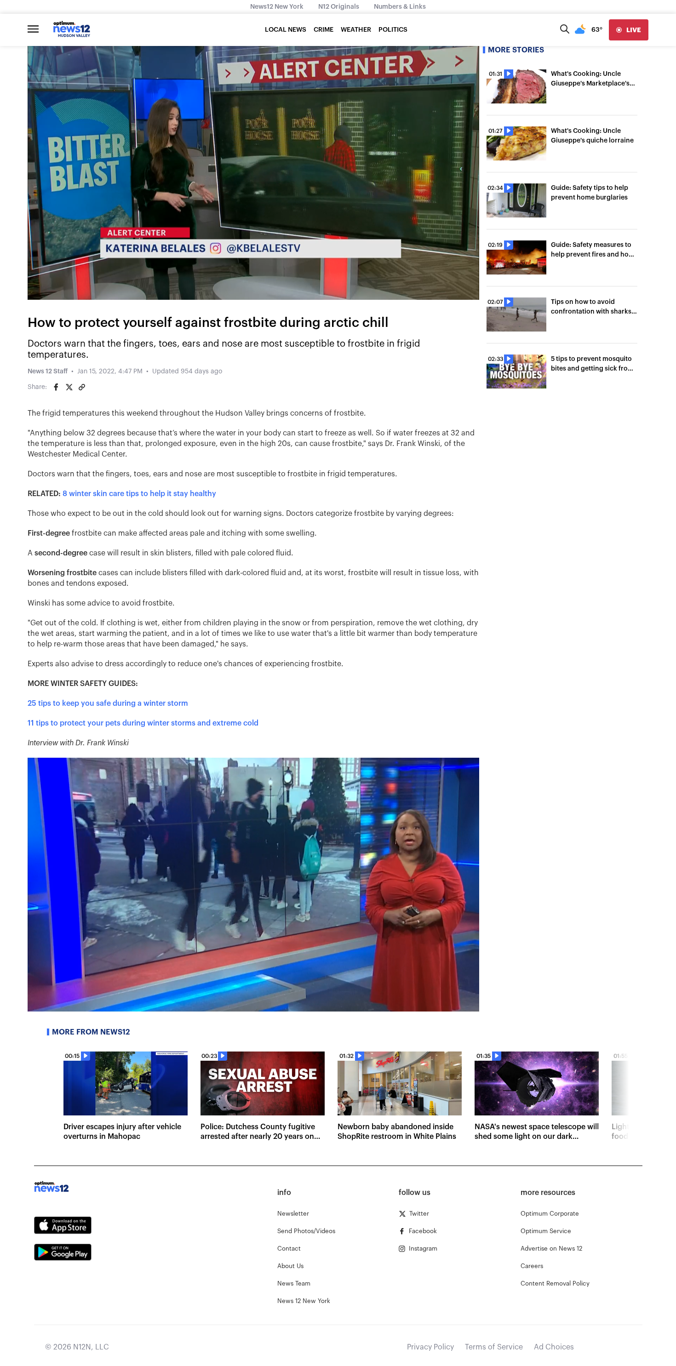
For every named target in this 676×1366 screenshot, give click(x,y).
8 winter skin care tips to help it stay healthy (139, 493)
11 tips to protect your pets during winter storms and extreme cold (143, 723)
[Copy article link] (82, 387)
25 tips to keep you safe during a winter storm (108, 703)
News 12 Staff (48, 371)
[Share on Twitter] (69, 387)
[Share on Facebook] (56, 387)
